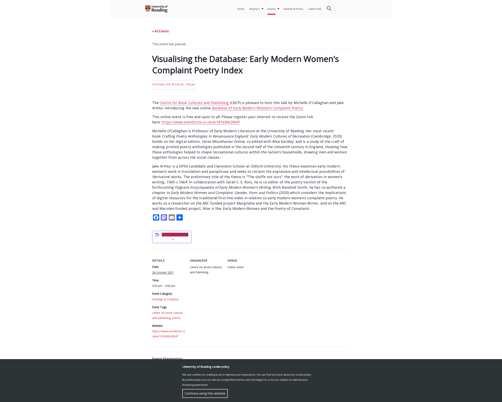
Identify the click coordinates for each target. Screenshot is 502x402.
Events (271, 9)
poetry (176, 318)
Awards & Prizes (293, 9)
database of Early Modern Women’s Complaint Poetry (257, 108)
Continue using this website (205, 393)
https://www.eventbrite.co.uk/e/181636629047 (201, 122)
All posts (254, 9)
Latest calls (315, 9)
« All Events (160, 31)
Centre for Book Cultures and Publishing (194, 102)
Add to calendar (175, 234)
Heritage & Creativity (165, 299)
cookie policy (303, 374)
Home (241, 9)
